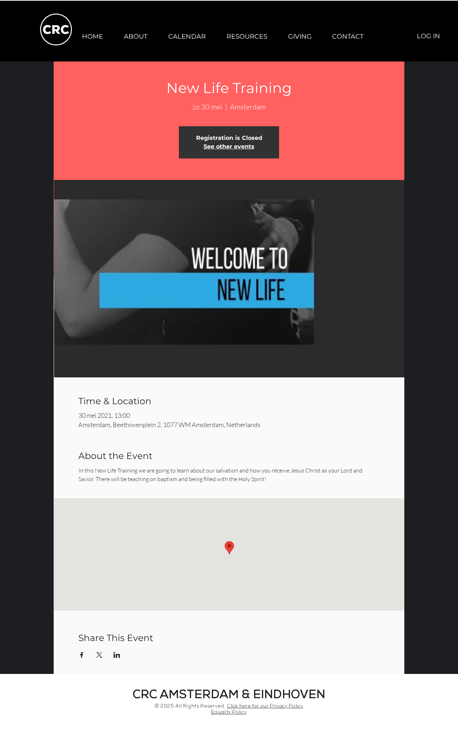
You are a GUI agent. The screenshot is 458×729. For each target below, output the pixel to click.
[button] (135, 36)
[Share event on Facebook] (81, 655)
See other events (229, 146)
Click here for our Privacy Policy (265, 706)
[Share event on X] (99, 655)
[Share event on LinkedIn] (116, 655)
